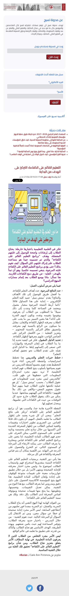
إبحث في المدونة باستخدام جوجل (48, 46)
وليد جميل (47, 177)
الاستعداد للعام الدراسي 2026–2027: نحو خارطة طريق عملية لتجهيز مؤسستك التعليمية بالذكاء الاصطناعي (39, 135)
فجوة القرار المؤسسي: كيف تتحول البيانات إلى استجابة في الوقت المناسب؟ (37, 154)
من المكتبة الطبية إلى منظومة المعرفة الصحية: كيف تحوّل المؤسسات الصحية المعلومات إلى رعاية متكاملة (39, 141)
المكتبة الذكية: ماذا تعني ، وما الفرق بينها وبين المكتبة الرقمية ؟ (41, 151)
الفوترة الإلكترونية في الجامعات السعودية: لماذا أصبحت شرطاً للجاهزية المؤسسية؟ (39, 147)
